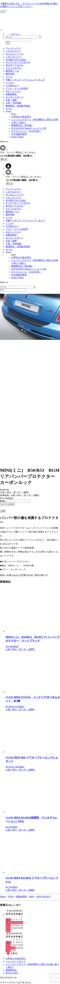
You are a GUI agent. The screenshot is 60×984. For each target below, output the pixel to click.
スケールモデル (13, 68)
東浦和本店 (11, 970)
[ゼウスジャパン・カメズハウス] (10, 19)
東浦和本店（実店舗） (22, 125)
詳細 (3, 511)
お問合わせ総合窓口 (21, 116)
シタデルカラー (13, 51)
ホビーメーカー (13, 91)
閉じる (4, 159)
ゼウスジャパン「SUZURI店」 (26, 131)
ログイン (15, 34)
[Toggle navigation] (3, 11)
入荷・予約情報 (13, 103)
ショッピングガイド (16, 961)
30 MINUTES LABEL (16, 59)
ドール (9, 77)
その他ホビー (12, 85)
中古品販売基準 (19, 134)
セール (9, 109)
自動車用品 (11, 94)
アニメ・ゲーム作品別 (17, 88)
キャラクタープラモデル (18, 62)
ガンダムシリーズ (14, 54)
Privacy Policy (17, 137)
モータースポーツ (14, 97)
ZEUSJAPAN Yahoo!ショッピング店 (28, 128)
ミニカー (10, 82)
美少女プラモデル (14, 65)
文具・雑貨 (11, 100)
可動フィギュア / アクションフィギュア (25, 80)
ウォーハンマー (13, 48)
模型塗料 (10, 74)
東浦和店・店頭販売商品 (18, 106)
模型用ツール (12, 71)
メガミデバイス (13, 57)
